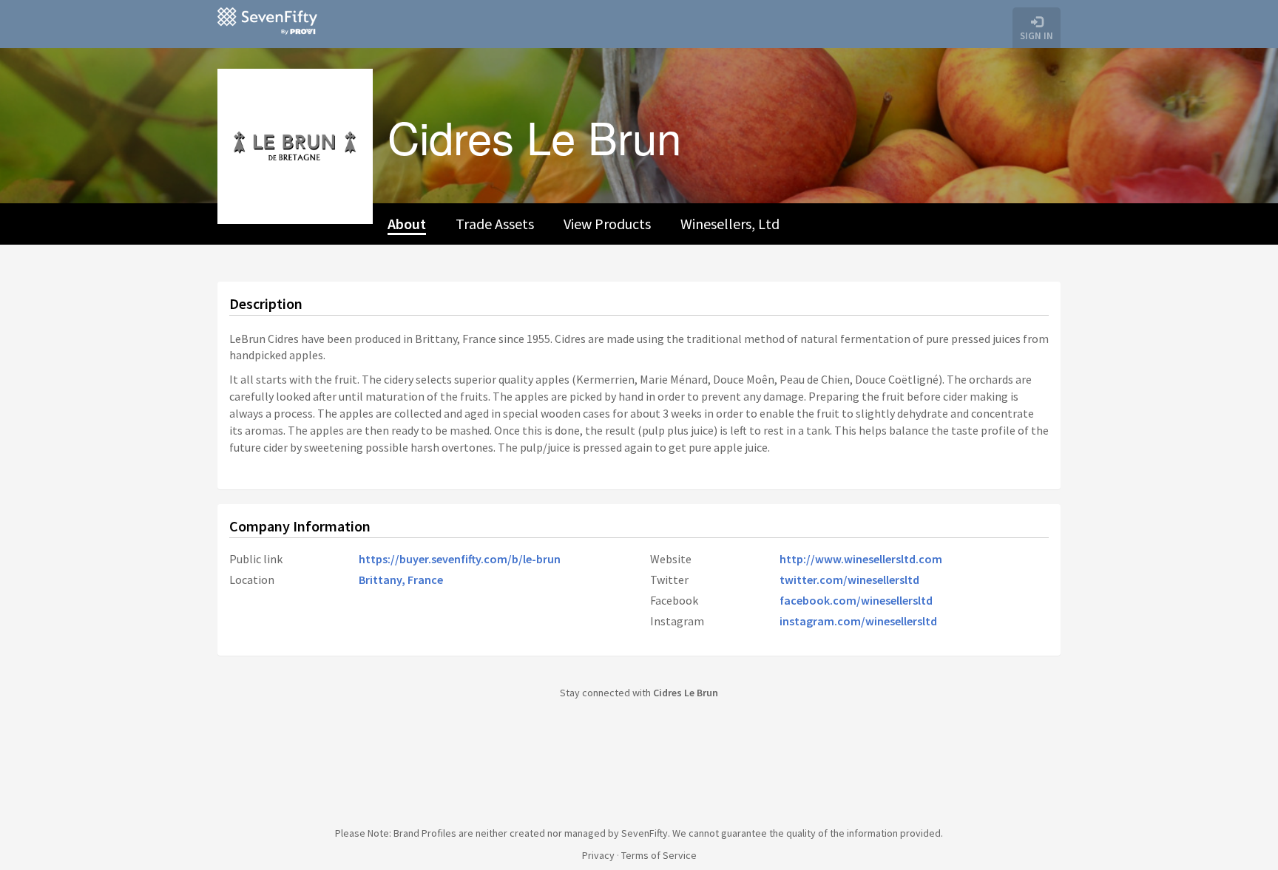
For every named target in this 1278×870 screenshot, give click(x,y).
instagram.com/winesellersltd (858, 621)
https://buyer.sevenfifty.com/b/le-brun (460, 558)
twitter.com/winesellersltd (849, 579)
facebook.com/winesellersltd (856, 600)
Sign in (1036, 36)
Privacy (598, 855)
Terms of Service (659, 855)
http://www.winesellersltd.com (861, 558)
